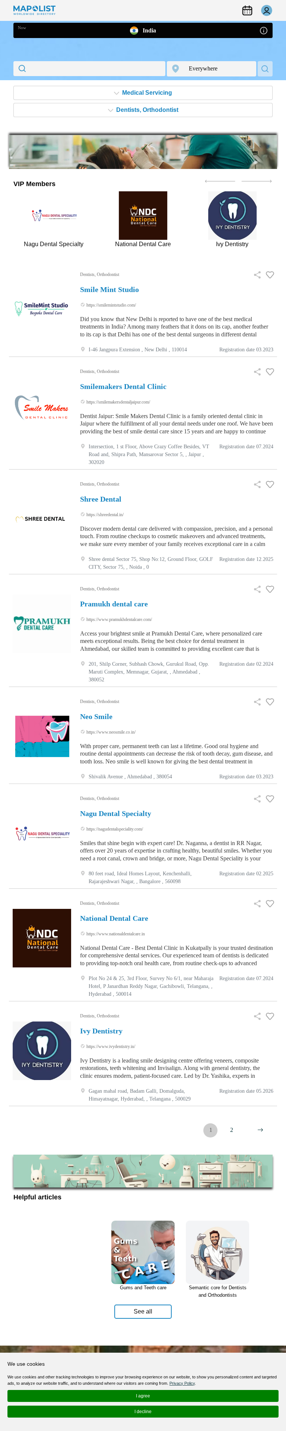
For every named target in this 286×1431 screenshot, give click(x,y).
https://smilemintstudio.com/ (110, 305)
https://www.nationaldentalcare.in (115, 933)
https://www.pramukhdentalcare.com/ (118, 619)
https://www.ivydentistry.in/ (110, 1046)
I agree (143, 1396)
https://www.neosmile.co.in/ (110, 732)
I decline (143, 1411)
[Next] (260, 1130)
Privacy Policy (182, 1383)
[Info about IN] (263, 30)
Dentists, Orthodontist (146, 110)
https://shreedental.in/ (104, 514)
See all (143, 1311)
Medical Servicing (146, 93)
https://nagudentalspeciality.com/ (114, 829)
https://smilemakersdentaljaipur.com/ (117, 402)
